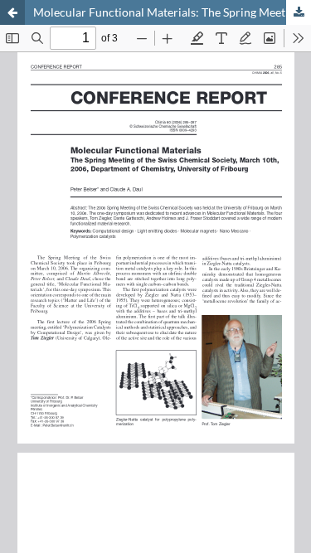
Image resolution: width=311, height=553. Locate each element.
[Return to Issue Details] (12, 12)
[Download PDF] (298, 12)
